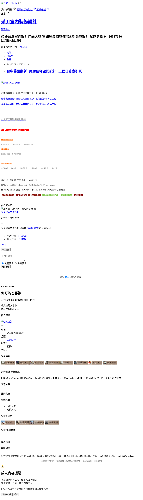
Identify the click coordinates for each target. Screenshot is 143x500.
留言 (36, 228)
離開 (16, 494)
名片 (9, 59)
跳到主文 (5, 29)
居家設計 (24, 47)
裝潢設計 (22, 236)
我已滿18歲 (6, 494)
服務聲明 (98, 461)
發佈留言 (5, 267)
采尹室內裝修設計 (19, 21)
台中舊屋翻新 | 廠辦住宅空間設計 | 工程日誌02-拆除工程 (28, 99)
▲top (3, 244)
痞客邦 (30, 228)
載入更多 (5, 250)
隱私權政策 (87, 461)
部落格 (10, 56)
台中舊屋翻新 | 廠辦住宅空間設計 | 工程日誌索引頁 (44, 71)
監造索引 (22, 239)
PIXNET (50, 461)
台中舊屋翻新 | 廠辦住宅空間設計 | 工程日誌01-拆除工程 (28, 104)
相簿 (9, 52)
